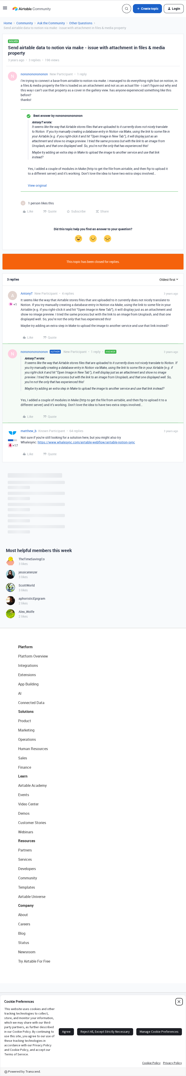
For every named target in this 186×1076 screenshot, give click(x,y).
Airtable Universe (31, 896)
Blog (21, 933)
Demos (23, 813)
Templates (26, 887)
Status (23, 942)
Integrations (28, 665)
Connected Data (31, 702)
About (23, 914)
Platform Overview (33, 656)
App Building (28, 684)
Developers (27, 868)
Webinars (25, 831)
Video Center (28, 804)
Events (23, 794)
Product (24, 720)
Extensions (27, 674)
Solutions (26, 711)
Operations (27, 739)
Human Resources (33, 748)
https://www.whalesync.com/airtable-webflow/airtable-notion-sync (86, 442)
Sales (22, 758)
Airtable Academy (32, 785)
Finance (24, 767)
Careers (24, 924)
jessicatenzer (28, 572)
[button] (5, 9)
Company (26, 905)
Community (24, 23)
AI (20, 693)
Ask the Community (51, 23)
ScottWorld (27, 585)
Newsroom (26, 951)
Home (8, 23)
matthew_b (29, 431)
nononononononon (34, 74)
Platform (25, 646)
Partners (25, 850)
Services (25, 859)
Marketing (26, 730)
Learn (22, 776)
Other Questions (80, 23)
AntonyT (27, 293)
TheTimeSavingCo (32, 559)
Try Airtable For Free (34, 961)
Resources (26, 840)
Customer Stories (32, 822)
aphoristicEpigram (32, 598)
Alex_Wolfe (26, 611)
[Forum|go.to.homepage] (31, 8)
